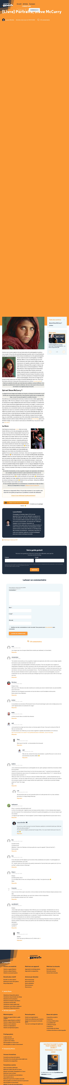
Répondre (14, 652)
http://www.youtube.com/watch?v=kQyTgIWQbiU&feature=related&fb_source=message (32, 732)
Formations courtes (10, 1065)
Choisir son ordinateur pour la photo (34, 1019)
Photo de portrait (29, 981)
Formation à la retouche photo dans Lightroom (15, 1059)
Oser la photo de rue (9, 1077)
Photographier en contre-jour (11, 1042)
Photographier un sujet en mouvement (13, 1044)
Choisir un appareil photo (10, 969)
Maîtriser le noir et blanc (10, 1073)
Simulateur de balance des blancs (12, 1000)
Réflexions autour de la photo (11, 981)
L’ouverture (50, 1019)
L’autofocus (50, 1026)
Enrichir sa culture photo (10, 979)
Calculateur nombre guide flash (11, 1004)
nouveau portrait (37, 381)
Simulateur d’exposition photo (11, 995)
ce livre (17, 429)
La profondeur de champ (53, 1028)
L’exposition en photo (52, 1017)
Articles (25, 4)
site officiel (6, 422)
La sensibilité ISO (51, 1022)
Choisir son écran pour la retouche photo (33, 1021)
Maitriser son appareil (32, 966)
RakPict (14, 764)
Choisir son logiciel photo (31, 1017)
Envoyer (34, 569)
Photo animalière (29, 983)
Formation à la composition (10, 1061)
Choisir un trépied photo (10, 1025)
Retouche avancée (51, 971)
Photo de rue (28, 987)
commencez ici (34, 10)
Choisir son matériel (10, 966)
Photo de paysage (29, 979)
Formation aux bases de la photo (12, 1057)
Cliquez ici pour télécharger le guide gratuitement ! (23, 495)
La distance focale (51, 1024)
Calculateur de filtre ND (10, 1002)
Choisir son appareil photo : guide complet (12, 1017)
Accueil (19, 4)
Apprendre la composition (31, 971)
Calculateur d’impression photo (11, 1008)
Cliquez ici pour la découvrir (32, 485)
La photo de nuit (8, 1037)
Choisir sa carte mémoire (10, 1024)
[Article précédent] (50, 351)
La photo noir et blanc (9, 1040)
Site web (11, 620)
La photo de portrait (9, 1038)
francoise (14, 888)
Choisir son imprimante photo (11, 1027)
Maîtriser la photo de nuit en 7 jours (13, 1069)
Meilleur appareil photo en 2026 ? (12, 1020)
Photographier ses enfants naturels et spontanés (16, 1080)
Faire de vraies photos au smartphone (13, 1075)
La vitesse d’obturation (52, 1021)
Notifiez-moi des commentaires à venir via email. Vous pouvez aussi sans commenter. (32, 628)
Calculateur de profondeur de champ (13, 997)
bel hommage (35, 418)
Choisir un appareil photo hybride (12, 1022)
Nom (10, 607)
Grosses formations (10, 1054)
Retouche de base (51, 969)
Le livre (51, 325)
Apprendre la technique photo (32, 969)
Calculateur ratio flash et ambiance (12, 1006)
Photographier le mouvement (11, 1082)
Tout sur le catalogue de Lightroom (34, 1024)
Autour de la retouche (52, 973)
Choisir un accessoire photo (11, 973)
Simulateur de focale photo (10, 998)
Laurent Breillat (17, 512)
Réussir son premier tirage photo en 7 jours (14, 1071)
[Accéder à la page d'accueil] (35, 957)
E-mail (11, 614)
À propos (32, 4)
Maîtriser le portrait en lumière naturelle (14, 1079)
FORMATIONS (26, 6)
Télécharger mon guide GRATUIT (53, 1081)
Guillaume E (15, 804)
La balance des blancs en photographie (56, 1030)
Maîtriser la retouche (53, 966)
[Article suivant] (64, 351)
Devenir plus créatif (10, 977)
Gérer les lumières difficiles (11, 1067)
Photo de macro (29, 985)
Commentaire (12, 590)
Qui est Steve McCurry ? (55, 323)
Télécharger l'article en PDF (11, 540)
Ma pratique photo (8, 983)
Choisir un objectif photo (10, 971)
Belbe (13, 712)
